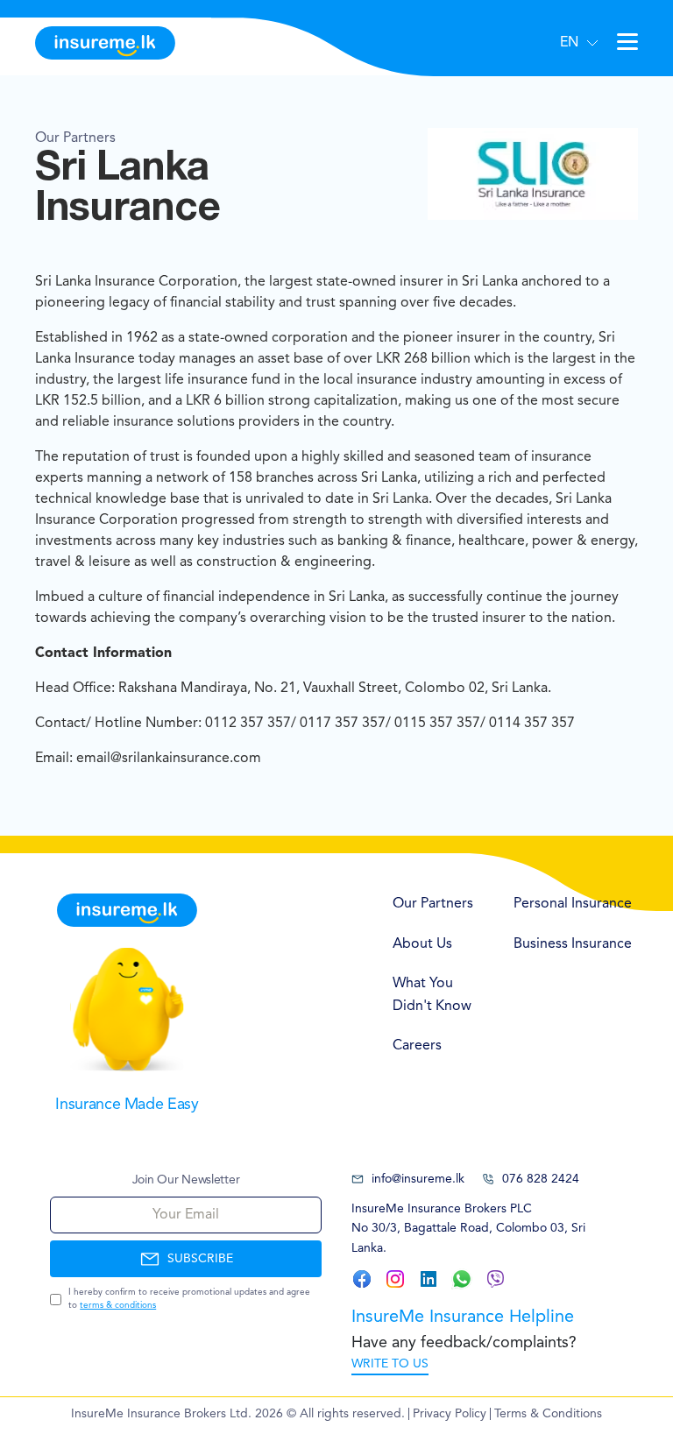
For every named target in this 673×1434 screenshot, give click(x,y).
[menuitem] (435, 905)
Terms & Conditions (548, 1414)
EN (569, 43)
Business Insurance (573, 944)
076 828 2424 (540, 1179)
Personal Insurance (573, 904)
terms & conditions (118, 1305)
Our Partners (433, 904)
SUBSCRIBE (200, 1259)
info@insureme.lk (418, 1179)
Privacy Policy (449, 1414)
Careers (417, 1046)
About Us (422, 944)
